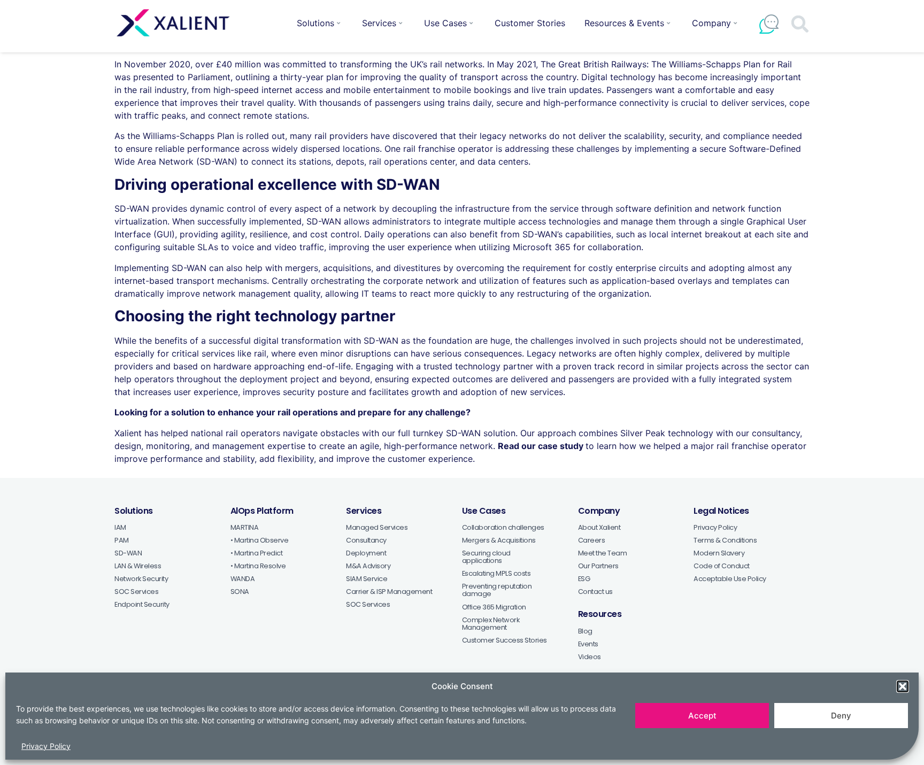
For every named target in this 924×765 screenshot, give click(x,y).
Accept (702, 715)
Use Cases (445, 23)
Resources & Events (624, 23)
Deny (841, 715)
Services (379, 23)
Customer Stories (530, 23)
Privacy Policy (46, 745)
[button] (902, 686)
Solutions (315, 23)
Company (711, 23)
